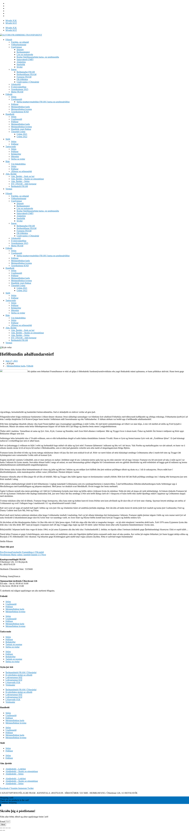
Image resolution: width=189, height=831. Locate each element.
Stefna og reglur (18, 159)
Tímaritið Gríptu (18, 131)
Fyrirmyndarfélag (18, 87)
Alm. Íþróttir (11, 174)
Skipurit (20, 49)
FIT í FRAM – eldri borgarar (23, 184)
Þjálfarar (14, 104)
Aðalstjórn (21, 62)
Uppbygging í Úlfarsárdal (28, 82)
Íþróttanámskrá (23, 52)
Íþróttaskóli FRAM (19, 186)
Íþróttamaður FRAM (26, 72)
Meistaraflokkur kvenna (21, 109)
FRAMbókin (22, 79)
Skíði (8, 139)
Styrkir (20, 67)
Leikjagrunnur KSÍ (14, 680)
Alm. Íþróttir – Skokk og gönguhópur (27, 179)
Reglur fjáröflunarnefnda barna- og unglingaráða (38, 57)
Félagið (9, 39)
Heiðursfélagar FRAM (26, 74)
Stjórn (13, 97)
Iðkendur (15, 156)
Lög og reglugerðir (25, 54)
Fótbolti (9, 94)
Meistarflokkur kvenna (15, 611)
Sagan (13, 69)
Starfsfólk (21, 64)
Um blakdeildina (18, 164)
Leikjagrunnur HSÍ (14, 677)
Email (3, 821)
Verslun (9, 189)
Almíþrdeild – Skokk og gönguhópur (22, 771)
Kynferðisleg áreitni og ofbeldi (19, 675)
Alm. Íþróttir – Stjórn (20, 181)
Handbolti (10, 114)
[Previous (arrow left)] (1, 830)
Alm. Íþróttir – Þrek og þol (22, 176)
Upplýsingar (16, 47)
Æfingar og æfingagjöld (21, 171)
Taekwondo (11, 146)
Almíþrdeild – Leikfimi (16, 769)
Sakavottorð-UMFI (25, 59)
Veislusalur (10, 685)
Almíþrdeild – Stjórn (15, 774)
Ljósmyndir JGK (13, 682)
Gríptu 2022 (22, 136)
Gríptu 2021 (22, 134)
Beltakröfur (16, 154)
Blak (8, 161)
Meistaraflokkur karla (20, 107)
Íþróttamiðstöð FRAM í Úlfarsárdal (21, 672)
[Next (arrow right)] (4, 830)
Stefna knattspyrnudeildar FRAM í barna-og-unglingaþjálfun (43, 102)
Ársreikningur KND (20, 112)
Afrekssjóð (16, 84)
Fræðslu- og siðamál (20, 42)
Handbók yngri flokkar (21, 129)
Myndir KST (11, 23)
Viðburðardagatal (18, 44)
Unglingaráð (16, 99)
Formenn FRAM (24, 77)
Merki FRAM (17, 92)
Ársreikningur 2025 (19, 89)
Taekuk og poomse (14, 644)
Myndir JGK (11, 20)
